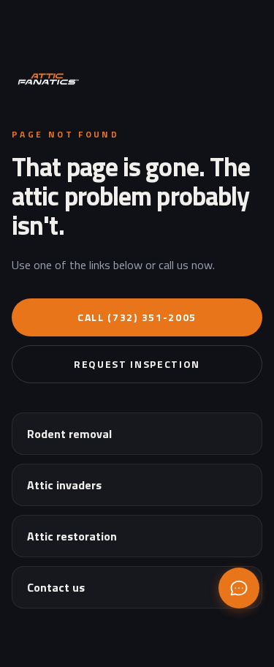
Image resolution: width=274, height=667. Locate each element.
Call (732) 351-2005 (137, 317)
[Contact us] (238, 588)
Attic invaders (64, 485)
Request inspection (137, 364)
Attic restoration (72, 536)
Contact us (56, 587)
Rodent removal (69, 433)
